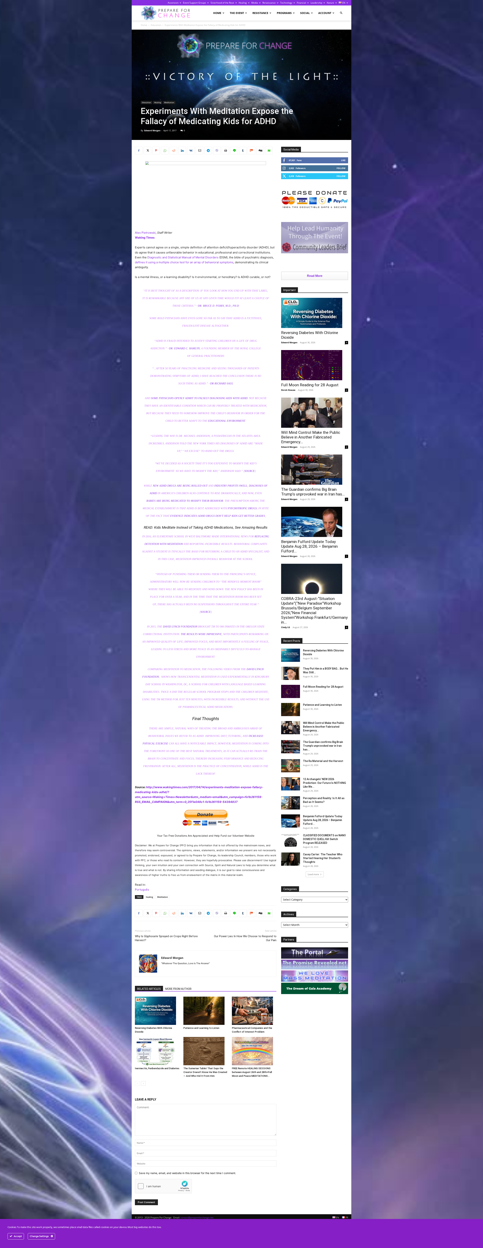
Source (250, 471)
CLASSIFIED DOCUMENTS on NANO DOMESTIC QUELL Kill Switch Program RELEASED (324, 839)
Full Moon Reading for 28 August (309, 385)
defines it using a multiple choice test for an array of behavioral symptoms (184, 262)
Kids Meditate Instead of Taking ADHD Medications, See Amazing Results (211, 527)
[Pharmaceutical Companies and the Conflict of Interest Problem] (254, 1011)
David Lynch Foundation (180, 626)
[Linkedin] (182, 150)
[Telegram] (208, 150)
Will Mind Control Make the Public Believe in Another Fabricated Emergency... (310, 437)
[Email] (199, 150)
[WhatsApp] (164, 150)
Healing (243, 2)
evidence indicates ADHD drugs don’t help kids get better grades (217, 516)
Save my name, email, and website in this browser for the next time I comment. (187, 1173)
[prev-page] (137, 1083)
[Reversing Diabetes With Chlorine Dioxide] (157, 1011)
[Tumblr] (243, 150)
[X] (147, 150)
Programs (284, 13)
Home (217, 13)
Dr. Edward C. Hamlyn (184, 348)
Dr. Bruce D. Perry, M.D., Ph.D (218, 305)
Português (142, 889)
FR (346, 1217)
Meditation (169, 102)
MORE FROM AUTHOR (178, 988)
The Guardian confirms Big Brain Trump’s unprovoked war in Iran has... (313, 491)
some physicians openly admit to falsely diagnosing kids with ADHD (199, 398)
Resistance (260, 13)
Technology (286, 2)
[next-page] (143, 1083)
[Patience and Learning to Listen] (205, 1011)
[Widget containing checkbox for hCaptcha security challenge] (163, 1186)
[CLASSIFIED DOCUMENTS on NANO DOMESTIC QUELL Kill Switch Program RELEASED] (290, 840)
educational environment (226, 420)
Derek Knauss (288, 390)
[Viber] (217, 150)
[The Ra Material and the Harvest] (290, 765)
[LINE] (234, 150)
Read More (314, 275)
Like (343, 160)
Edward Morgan (152, 130)
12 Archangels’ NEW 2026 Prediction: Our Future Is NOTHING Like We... (324, 783)
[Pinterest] (156, 150)
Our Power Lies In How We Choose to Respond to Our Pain (245, 938)
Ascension (173, 2)
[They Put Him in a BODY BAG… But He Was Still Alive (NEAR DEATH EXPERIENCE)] (290, 673)
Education (156, 25)
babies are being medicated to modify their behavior (184, 500)
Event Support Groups (194, 2)
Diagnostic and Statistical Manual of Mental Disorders (182, 257)
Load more (313, 874)
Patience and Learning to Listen (201, 1028)
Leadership (316, 2)
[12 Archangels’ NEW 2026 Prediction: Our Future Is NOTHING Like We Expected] (290, 783)
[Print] (225, 150)
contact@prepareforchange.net (196, 1217)
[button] (341, 13)
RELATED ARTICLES (149, 988)
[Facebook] (138, 150)
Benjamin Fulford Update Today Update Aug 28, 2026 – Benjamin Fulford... (309, 546)
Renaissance (269, 2)
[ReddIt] (173, 150)
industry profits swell (230, 485)
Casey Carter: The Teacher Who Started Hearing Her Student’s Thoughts (322, 858)
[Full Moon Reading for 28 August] (314, 365)
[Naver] (269, 150)
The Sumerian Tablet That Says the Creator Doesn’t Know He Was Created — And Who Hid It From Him (205, 1072)
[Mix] (251, 150)
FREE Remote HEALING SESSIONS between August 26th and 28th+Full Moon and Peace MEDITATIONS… (252, 1072)
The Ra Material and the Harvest (323, 761)
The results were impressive (201, 634)
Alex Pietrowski (145, 232)
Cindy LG (285, 627)
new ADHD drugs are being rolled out (180, 485)
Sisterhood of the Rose (222, 2)
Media (254, 2)
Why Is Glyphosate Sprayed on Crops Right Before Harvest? (166, 938)
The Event (237, 13)
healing (149, 896)
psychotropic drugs (242, 508)
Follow (341, 168)
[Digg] (260, 150)
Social (305, 13)
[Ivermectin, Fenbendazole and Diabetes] (157, 1051)
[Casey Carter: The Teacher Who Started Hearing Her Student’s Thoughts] (290, 859)
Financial (301, 2)
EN (343, 2)
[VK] (191, 150)
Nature (330, 2)
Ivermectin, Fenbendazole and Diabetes (157, 1068)
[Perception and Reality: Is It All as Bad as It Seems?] (290, 802)
